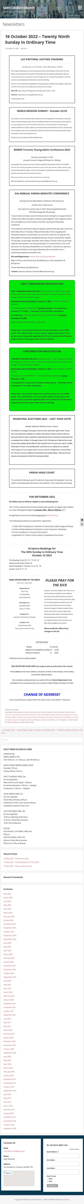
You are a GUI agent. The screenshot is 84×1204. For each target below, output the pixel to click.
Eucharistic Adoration (21, 715)
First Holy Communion (70, 715)
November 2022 (10, 969)
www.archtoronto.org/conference (42, 256)
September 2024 (10, 935)
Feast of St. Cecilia (35, 715)
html (50, 1179)
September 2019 (10, 1090)
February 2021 (9, 1034)
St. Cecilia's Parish (72, 720)
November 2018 (10, 1121)
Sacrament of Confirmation (63, 717)
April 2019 (7, 1102)
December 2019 (10, 1079)
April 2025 (7, 909)
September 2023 (10, 939)
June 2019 (7, 1094)
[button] (80, 5)
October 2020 (9, 1049)
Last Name (51, 1168)
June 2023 (7, 943)
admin (25, 48)
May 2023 (7, 947)
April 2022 (7, 988)
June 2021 (7, 1019)
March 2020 (8, 1068)
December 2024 (10, 924)
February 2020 (9, 1072)
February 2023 (9, 958)
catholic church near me (32, 712)
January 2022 (9, 1000)
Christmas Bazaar (46, 712)
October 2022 (9, 973)
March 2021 (8, 1030)
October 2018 (9, 1125)
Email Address (53, 1152)
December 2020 (10, 1041)
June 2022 (7, 981)
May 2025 (7, 905)
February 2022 (9, 996)
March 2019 (8, 1106)
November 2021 (10, 1007)
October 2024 (9, 931)
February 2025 (9, 916)
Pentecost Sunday (38, 717)
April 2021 (7, 1026)
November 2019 (10, 1083)
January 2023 (9, 962)
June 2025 (7, 901)
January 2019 (9, 1113)
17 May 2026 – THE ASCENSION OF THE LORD (21, 862)
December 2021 (10, 1003)
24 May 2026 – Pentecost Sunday (16, 858)
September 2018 (10, 1128)
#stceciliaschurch (18, 712)
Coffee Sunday (69, 712)
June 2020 (7, 1056)
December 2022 (10, 966)
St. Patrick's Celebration (12, 722)
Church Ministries (58, 712)
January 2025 (9, 920)
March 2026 (8, 897)
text (50, 1181)
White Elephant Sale (27, 722)
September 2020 (10, 1053)
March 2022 (8, 992)
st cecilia (75, 717)
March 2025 (8, 913)
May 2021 (7, 1022)
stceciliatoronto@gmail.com (14, 1151)
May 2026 (7, 894)
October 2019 (9, 1087)
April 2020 (7, 1064)
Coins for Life (9, 715)
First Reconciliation (11, 717)
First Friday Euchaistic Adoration (52, 715)
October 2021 (9, 1011)
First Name (51, 1160)
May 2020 (7, 1060)
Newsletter (15, 710)
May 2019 (7, 1098)
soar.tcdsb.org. (52, 515)
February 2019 (9, 1109)
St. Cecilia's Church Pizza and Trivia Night (52, 720)
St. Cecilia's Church (11, 720)
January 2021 (9, 1037)
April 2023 (7, 950)
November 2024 (10, 928)
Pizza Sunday (48, 717)
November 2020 (10, 1045)
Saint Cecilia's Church (19, 7)
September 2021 (10, 1015)
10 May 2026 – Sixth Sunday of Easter (18, 866)
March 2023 (8, 954)
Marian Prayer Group (24, 717)
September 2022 (10, 977)
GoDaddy (66, 1200)
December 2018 (10, 1117)
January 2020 (9, 1075)
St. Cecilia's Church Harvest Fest (28, 720)
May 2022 (7, 984)
